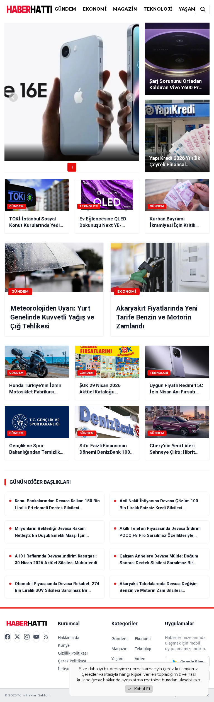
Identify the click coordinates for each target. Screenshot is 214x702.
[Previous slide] (13, 97)
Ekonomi (94, 9)
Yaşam (187, 9)
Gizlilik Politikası (73, 653)
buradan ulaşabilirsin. (181, 679)
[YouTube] (36, 636)
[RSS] (46, 636)
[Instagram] (27, 636)
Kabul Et (142, 688)
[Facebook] (7, 636)
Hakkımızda (68, 637)
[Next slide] (130, 97)
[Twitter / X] (17, 636)
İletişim (65, 668)
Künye (64, 645)
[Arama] (203, 9)
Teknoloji (158, 9)
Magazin (125, 9)
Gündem (65, 9)
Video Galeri (140, 661)
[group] (71, 92)
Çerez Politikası (72, 660)
